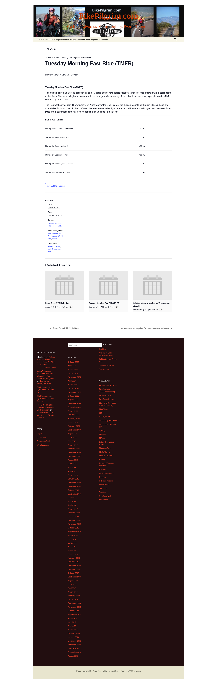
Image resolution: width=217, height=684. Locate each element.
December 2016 (74, 520)
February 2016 (74, 558)
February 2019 (74, 448)
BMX (101, 413)
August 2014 (73, 618)
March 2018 (73, 475)
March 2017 (73, 509)
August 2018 (73, 460)
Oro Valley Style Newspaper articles (106, 354)
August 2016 (73, 535)
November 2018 (74, 456)
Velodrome (103, 499)
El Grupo (102, 434)
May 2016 (72, 546)
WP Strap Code (134, 671)
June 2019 (72, 437)
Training (102, 492)
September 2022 (74, 407)
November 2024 (74, 377)
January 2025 (73, 373)
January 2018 (73, 478)
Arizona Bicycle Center (108, 385)
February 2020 (74, 426)
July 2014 (72, 622)
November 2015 (74, 569)
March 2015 (73, 592)
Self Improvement (106, 480)
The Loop (103, 488)
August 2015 (73, 580)
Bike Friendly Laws (106, 399)
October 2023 (73, 396)
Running (102, 477)
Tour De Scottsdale (106, 365)
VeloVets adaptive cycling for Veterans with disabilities (145, 328)
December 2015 (74, 565)
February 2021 (74, 418)
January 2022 (73, 414)
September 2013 (74, 652)
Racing (102, 459)
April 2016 (72, 550)
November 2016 (74, 524)
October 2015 (73, 573)
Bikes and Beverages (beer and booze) (107, 404)
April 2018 (72, 471)
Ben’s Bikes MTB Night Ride (57, 303)
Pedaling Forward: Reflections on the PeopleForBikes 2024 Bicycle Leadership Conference (46, 362)
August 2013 (73, 656)
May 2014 (72, 625)
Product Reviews (106, 455)
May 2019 (72, 441)
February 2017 (74, 512)
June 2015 (72, 584)
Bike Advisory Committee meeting (107, 390)
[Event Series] (71, 307)
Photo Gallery (104, 452)
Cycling (102, 430)
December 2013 (74, 641)
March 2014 (73, 629)
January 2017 (73, 516)
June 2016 (72, 543)
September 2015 (74, 576)
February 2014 (74, 633)
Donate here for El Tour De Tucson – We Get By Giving (46, 415)
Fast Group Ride (54, 233)
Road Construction (106, 473)
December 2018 (74, 452)
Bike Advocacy (105, 395)
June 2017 (72, 497)
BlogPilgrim (103, 409)
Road (54, 238)
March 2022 (73, 411)
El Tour (102, 438)
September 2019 (74, 429)
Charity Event (104, 416)
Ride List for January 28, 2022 (44, 382)
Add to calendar (58, 186)
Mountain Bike (105, 448)
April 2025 (72, 365)
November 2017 (74, 486)
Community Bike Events (108, 420)
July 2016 (72, 539)
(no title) (102, 349)
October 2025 (73, 362)
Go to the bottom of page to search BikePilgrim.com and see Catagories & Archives (73, 39)
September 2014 (74, 614)
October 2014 (73, 610)
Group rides (56, 249)
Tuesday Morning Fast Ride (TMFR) (55, 224)
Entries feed (41, 437)
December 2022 (74, 403)
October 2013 (73, 648)
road (49, 251)
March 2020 (73, 422)
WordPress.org (43, 445)
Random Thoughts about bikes (106, 464)
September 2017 (74, 494)
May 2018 (72, 467)
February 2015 (74, 595)
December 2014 (74, 603)
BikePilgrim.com (43, 387)
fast (49, 249)
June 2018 (72, 463)
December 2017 (74, 482)
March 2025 (73, 369)
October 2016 (73, 527)
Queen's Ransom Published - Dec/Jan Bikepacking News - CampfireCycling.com (45, 375)
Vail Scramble (104, 369)
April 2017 (72, 505)
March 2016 (73, 554)
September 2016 (74, 531)
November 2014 (74, 607)
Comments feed (43, 441)
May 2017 (72, 501)
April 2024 (72, 380)
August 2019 (73, 433)
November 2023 (74, 392)
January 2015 (73, 599)
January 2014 (73, 637)
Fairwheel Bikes (54, 246)
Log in (39, 433)
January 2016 (73, 561)
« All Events (51, 48)
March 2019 (73, 445)
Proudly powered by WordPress (88, 671)
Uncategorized (105, 496)
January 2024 (73, 388)
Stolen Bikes (104, 484)
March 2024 (73, 384)
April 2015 (72, 588)
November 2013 (74, 644)
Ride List (102, 469)
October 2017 (73, 490)
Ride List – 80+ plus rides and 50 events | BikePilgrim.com (45, 407)
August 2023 (73, 399)
